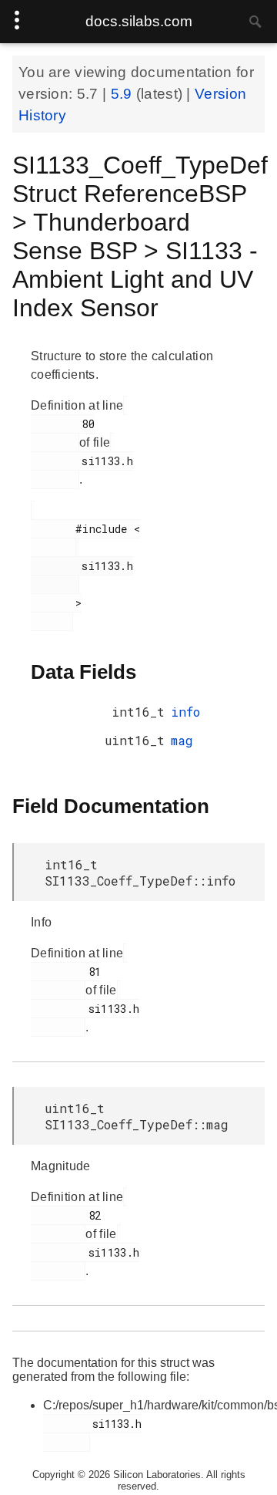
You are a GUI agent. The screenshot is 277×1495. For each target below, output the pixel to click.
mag (182, 740)
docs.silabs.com (138, 21)
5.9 (123, 94)
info (185, 712)
